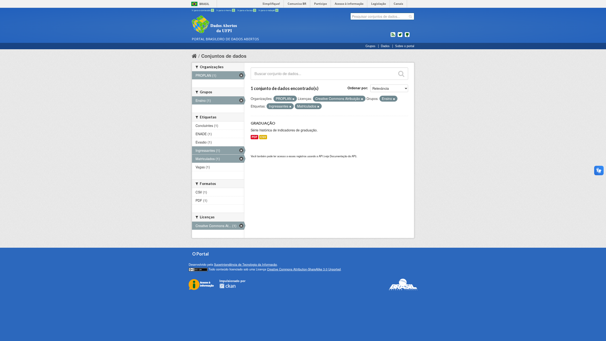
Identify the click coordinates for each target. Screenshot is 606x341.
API (321, 156)
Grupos (370, 46)
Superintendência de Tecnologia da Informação (245, 264)
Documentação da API (343, 156)
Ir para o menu (225, 10)
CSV (263, 137)
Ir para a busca (246, 10)
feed (393, 36)
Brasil (204, 4)
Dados (385, 46)
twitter (400, 36)
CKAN (227, 285)
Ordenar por (357, 87)
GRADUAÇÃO (263, 123)
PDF (254, 137)
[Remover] (293, 99)
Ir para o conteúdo (202, 10)
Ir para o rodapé (267, 10)
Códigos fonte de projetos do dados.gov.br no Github (407, 36)
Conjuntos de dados (223, 55)
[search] (410, 16)
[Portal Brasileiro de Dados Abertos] (243, 24)
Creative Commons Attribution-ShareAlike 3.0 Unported (304, 269)
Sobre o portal (404, 46)
